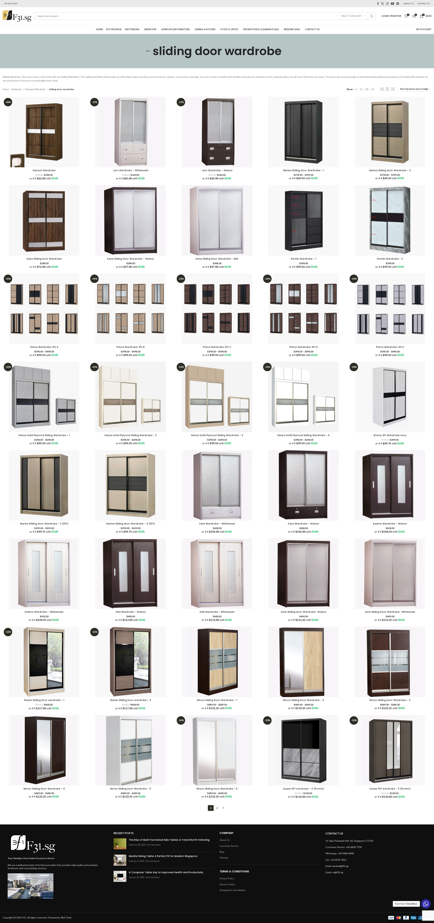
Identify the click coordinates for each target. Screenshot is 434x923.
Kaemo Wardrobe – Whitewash (44, 612)
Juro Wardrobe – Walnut (217, 170)
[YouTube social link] (392, 3)
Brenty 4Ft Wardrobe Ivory (390, 435)
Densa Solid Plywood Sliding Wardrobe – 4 (303, 435)
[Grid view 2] (382, 89)
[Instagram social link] (387, 3)
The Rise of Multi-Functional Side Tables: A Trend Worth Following (169, 840)
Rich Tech (66, 917)
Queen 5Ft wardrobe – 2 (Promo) (303, 788)
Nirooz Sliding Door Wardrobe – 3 (389, 700)
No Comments (154, 845)
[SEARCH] (372, 16)
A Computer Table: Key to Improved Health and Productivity (166, 872)
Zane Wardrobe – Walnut (303, 523)
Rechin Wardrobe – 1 (303, 258)
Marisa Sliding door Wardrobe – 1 (303, 170)
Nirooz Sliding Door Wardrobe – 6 (217, 788)
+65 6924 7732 (354, 847)
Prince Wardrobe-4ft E (390, 347)
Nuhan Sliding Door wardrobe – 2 (130, 700)
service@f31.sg (340, 866)
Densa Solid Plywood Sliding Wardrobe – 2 (131, 435)
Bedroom (17, 89)
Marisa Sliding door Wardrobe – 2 (390, 170)
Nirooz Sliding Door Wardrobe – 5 (130, 788)
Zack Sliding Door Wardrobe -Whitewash (390, 612)
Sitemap (224, 857)
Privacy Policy (227, 878)
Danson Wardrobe (44, 170)
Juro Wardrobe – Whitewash (130, 170)
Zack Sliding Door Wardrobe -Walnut (303, 612)
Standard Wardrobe (35, 89)
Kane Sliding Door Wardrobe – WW (217, 258)
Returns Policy (227, 884)
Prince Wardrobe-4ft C (217, 347)
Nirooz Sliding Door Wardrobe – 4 (44, 788)
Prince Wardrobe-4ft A (44, 347)
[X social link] (382, 3)
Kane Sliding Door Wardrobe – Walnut (130, 258)
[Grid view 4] (393, 89)
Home (6, 89)
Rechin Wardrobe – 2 (390, 258)
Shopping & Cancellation (232, 890)
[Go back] (148, 51)
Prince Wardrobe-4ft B (130, 347)
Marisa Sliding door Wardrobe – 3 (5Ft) (44, 523)
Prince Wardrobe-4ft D (303, 347)
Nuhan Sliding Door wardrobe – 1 (44, 700)
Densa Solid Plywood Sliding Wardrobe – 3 (217, 435)
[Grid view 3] (387, 89)
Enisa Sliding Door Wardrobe (44, 258)
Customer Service (229, 845)
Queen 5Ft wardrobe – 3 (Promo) (390, 788)
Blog (222, 851)
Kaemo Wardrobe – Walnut (390, 523)
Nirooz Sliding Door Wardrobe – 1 (217, 700)
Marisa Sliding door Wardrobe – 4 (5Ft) (130, 523)
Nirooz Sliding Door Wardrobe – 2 (303, 700)
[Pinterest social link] (397, 3)
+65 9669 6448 (346, 853)
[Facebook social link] (378, 3)
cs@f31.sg (337, 872)
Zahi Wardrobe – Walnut (130, 612)
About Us (225, 839)
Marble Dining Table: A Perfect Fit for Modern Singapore (163, 856)
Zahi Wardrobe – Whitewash (217, 612)
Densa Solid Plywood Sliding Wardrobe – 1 (44, 435)
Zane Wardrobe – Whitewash (217, 523)
